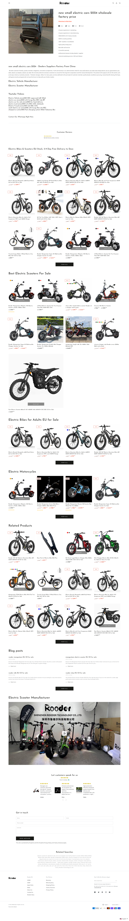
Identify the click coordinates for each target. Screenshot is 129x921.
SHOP (28, 882)
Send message (25, 838)
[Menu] (9, 3)
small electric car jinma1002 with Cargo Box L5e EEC (27, 108)
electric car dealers (17, 72)
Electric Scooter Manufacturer (23, 86)
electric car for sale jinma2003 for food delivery (26, 102)
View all (64, 264)
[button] (113, 3)
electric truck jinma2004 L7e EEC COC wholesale (26, 104)
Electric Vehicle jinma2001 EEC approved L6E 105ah (27, 98)
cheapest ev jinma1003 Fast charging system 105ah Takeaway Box (32, 109)
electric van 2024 (26, 72)
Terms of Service (58, 843)
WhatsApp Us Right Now (65, 21)
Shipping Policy (50, 885)
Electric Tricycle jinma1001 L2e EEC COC (23, 106)
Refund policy (50, 882)
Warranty (48, 880)
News (28, 887)
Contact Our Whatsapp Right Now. (21, 117)
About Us (29, 890)
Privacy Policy (48, 843)
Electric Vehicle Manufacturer (23, 81)
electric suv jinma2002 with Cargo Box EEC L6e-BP (27, 100)
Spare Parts (30, 885)
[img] (64, 778)
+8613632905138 (97, 887)
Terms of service (50, 887)
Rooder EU (14, 904)
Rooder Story (30, 895)
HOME (29, 880)
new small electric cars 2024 (22, 66)
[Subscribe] (116, 880)
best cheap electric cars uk (102, 70)
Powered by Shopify (13, 906)
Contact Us (30, 892)
